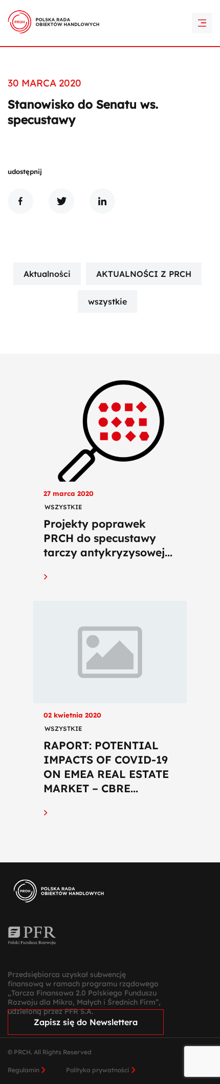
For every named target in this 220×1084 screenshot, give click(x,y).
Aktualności (47, 274)
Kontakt (110, 24)
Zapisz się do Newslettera (86, 1022)
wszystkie (107, 301)
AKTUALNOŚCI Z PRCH (143, 274)
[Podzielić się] (20, 201)
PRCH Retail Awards (110, 6)
